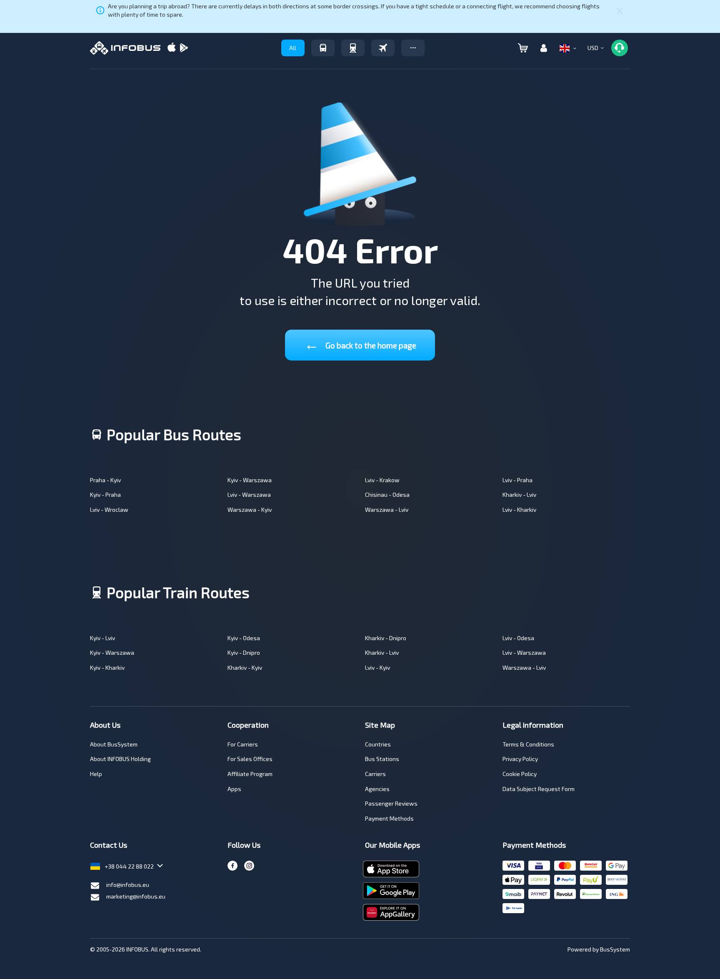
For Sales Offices (250, 758)
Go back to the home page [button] (360, 344)
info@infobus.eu (127, 884)
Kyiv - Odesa (244, 637)
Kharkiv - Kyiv (245, 667)
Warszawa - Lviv (386, 509)
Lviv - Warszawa (249, 494)
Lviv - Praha (517, 479)
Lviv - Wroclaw (109, 509)
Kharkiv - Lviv (519, 494)
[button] (413, 48)
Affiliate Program (250, 773)
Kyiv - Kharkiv (107, 667)
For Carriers (243, 744)
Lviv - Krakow (382, 479)
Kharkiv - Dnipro (385, 637)
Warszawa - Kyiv (250, 509)
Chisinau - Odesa (387, 494)
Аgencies (377, 788)
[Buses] (323, 48)
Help (96, 773)
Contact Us (108, 844)
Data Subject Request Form (538, 788)
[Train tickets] (353, 48)
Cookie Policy (519, 773)
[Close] (619, 10)
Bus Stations (382, 758)
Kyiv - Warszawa (250, 479)
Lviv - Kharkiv (519, 509)
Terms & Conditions (528, 744)
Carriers (375, 773)
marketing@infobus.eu (135, 896)
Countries (378, 744)
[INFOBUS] (125, 48)
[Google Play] (184, 48)
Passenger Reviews (391, 803)
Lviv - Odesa (518, 637)
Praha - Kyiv (105, 479)
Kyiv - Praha (105, 494)
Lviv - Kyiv (377, 667)
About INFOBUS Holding (120, 758)
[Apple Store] (172, 48)
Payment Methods (389, 818)
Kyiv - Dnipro (244, 652)
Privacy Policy (520, 758)
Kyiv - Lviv (102, 637)
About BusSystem (114, 744)
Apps (234, 788)
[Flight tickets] (383, 48)
